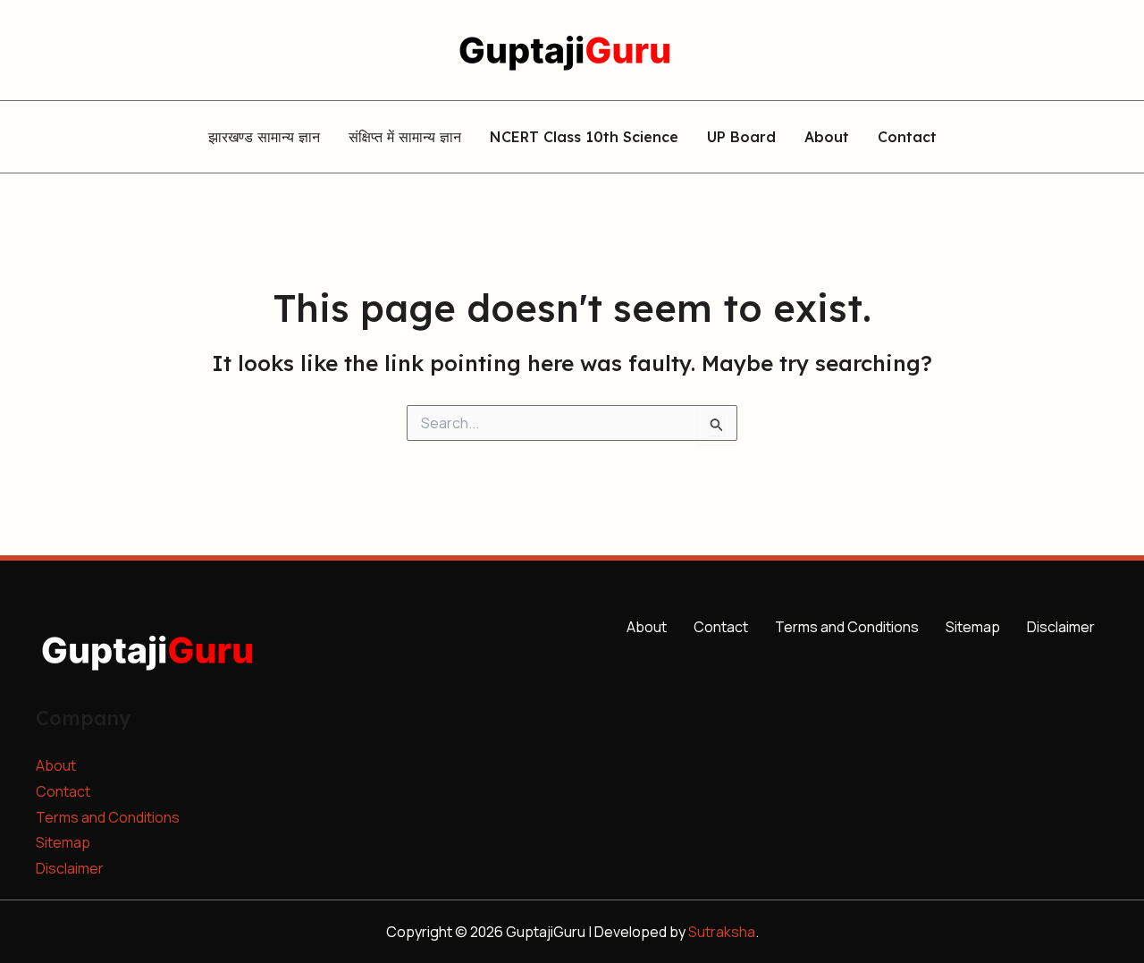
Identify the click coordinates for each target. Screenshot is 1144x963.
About (826, 138)
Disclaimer (70, 868)
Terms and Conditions (108, 817)
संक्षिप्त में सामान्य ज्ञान (405, 138)
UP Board (741, 138)
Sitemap (63, 842)
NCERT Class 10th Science (584, 138)
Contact (907, 138)
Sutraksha (721, 932)
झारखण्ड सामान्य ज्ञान (264, 138)
